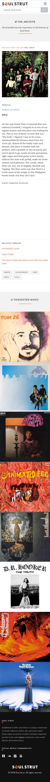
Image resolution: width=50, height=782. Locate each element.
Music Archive (11, 47)
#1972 (17, 277)
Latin (17, 47)
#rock (7, 272)
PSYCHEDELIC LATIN (10, 248)
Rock (21, 47)
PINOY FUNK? (8, 254)
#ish (35, 272)
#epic (6, 277)
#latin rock (21, 272)
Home (4, 47)
